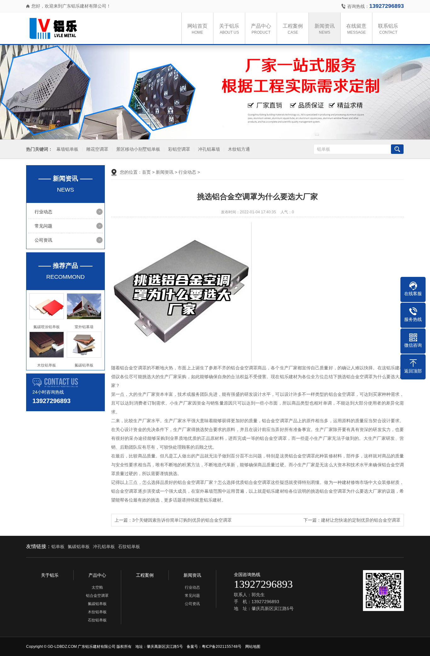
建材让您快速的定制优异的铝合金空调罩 (360, 520)
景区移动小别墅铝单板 (138, 149)
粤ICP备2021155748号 (221, 646)
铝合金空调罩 (97, 595)
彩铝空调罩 (179, 149)
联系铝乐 (388, 29)
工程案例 (293, 29)
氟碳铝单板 (79, 546)
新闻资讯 (324, 29)
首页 (146, 172)
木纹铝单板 (97, 612)
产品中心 (261, 29)
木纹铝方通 (239, 149)
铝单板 (58, 546)
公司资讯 (43, 240)
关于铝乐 (229, 29)
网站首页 (197, 29)
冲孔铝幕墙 (209, 149)
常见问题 (43, 225)
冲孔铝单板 (104, 546)
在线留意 (356, 29)
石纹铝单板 (129, 546)
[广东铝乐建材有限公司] (92, 28)
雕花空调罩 (97, 149)
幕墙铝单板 (67, 149)
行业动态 (43, 211)
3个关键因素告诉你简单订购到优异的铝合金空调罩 (182, 520)
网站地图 (252, 646)
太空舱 (97, 587)
